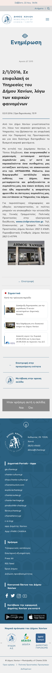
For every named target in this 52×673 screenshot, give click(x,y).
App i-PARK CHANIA (15, 531)
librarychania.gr (13, 511)
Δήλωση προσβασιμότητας (19, 574)
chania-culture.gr (14, 475)
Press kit (9, 558)
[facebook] (7, 596)
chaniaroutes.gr (13, 495)
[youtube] (25, 596)
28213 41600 (34, 446)
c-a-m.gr (9, 521)
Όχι (31, 407)
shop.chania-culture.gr (16, 480)
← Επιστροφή (26, 281)
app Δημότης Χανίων (16, 526)
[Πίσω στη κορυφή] (26, 425)
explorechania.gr (14, 490)
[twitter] (13, 596)
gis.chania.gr (11, 469)
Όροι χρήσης (9, 665)
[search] (48, 8)
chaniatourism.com (14, 485)
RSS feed (9, 564)
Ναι (21, 407)
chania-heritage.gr (14, 500)
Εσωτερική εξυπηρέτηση (17, 553)
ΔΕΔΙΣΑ (26, 644)
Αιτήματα (39, 9)
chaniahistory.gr (13, 516)
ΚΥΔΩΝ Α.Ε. (11, 647)
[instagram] (19, 596)
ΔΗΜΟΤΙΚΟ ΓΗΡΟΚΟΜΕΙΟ (42, 646)
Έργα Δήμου (11, 569)
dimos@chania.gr (36, 450)
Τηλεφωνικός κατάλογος (18, 548)
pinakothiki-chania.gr (16, 506)
